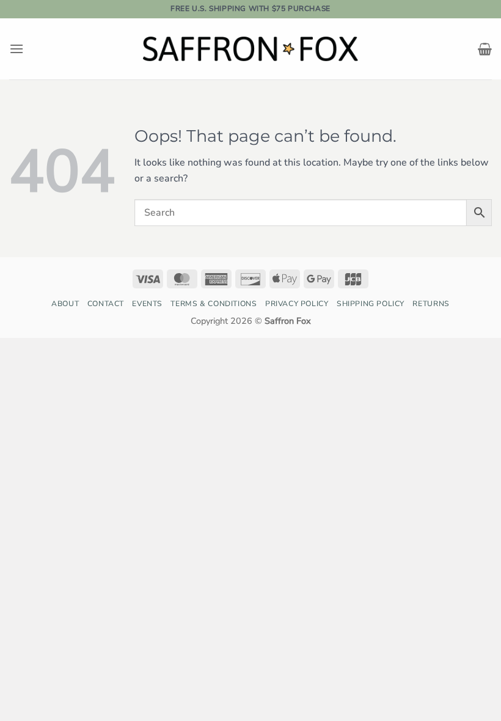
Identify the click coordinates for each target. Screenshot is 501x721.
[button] (16, 49)
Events (147, 304)
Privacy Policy (297, 304)
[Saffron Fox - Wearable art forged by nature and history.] (251, 48)
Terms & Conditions (213, 304)
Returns (430, 304)
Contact (105, 304)
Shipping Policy (370, 304)
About (65, 304)
